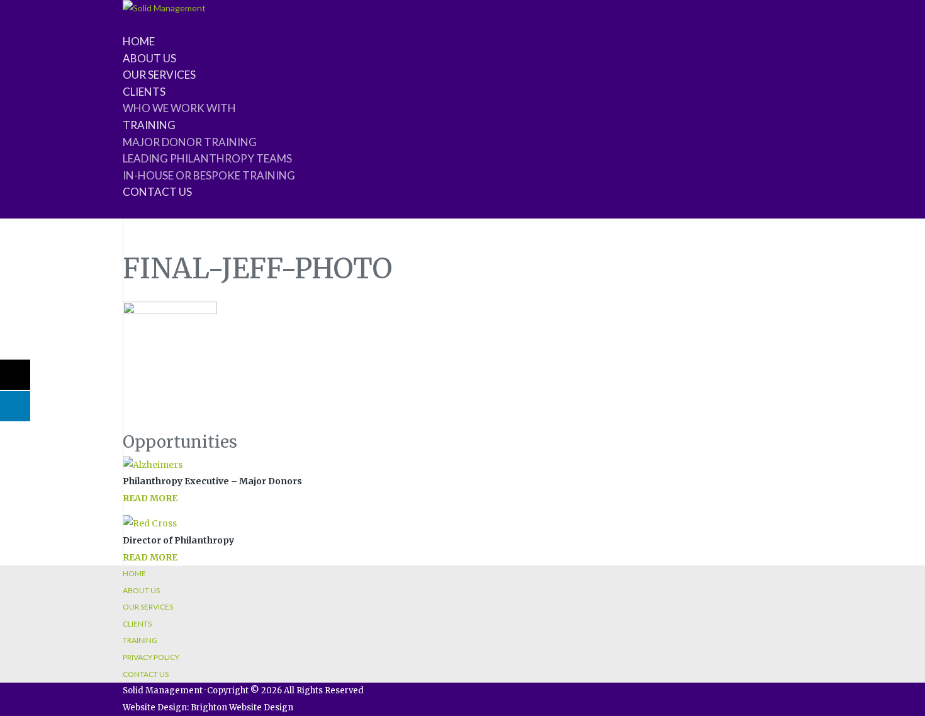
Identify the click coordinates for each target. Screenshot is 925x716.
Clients (137, 623)
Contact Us (146, 674)
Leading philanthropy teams (207, 158)
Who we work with (179, 108)
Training (140, 640)
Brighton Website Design (242, 707)
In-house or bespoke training (209, 175)
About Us (141, 590)
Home (134, 573)
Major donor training (190, 142)
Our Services (148, 606)
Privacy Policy (151, 657)
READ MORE (150, 498)
